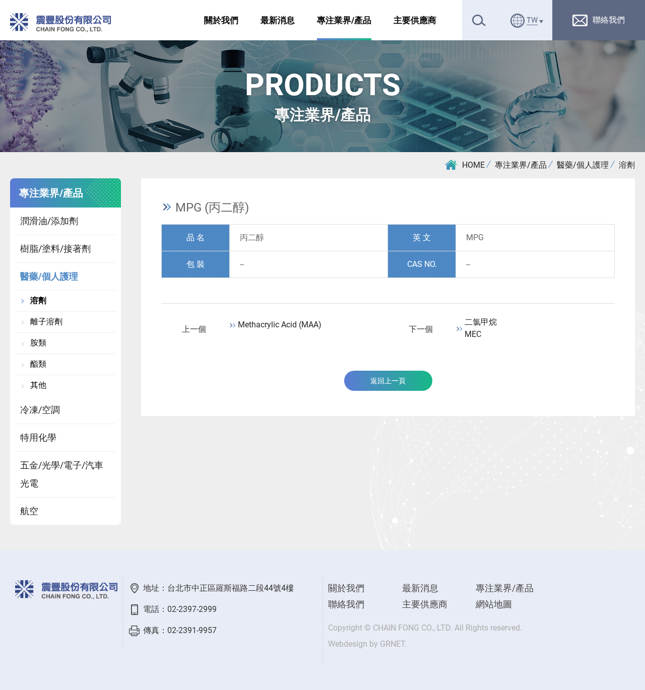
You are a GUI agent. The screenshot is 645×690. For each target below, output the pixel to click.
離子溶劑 (46, 321)
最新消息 (278, 20)
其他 (38, 385)
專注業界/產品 (344, 20)
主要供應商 (415, 20)
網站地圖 (494, 604)
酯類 (38, 364)
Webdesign (347, 644)
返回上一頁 (388, 381)
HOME (473, 165)
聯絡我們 (346, 604)
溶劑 (627, 165)
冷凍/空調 (40, 409)
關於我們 (221, 20)
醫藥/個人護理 (583, 165)
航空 (29, 511)
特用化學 (38, 437)
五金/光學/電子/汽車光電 (61, 474)
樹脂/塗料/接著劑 (55, 248)
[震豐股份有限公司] (60, 22)
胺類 (38, 343)
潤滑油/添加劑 (49, 221)
